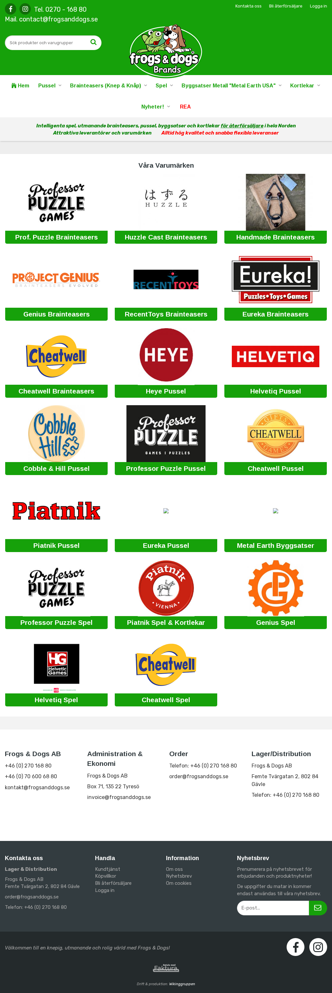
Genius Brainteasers (56, 314)
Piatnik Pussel (56, 545)
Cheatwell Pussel (276, 468)
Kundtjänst (107, 869)
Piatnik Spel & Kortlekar (166, 622)
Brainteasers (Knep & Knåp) (105, 85)
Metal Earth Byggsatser (275, 545)
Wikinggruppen (182, 984)
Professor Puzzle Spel (56, 622)
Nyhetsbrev (179, 876)
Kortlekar (302, 85)
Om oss (174, 869)
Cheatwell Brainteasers (56, 391)
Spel (161, 85)
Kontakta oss (248, 6)
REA (185, 107)
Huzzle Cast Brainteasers (166, 237)
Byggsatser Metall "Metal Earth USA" (229, 85)
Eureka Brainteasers (276, 314)
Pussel (46, 85)
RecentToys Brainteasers (166, 314)
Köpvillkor (105, 876)
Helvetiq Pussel (275, 391)
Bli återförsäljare (285, 6)
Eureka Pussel (166, 545)
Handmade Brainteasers (275, 237)
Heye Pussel (166, 391)
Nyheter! (152, 107)
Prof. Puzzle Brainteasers (56, 237)
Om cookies (179, 883)
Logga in (318, 6)
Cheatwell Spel (166, 699)
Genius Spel (275, 622)
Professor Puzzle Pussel (166, 468)
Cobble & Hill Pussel (56, 468)
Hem (23, 85)
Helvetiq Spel (56, 699)
